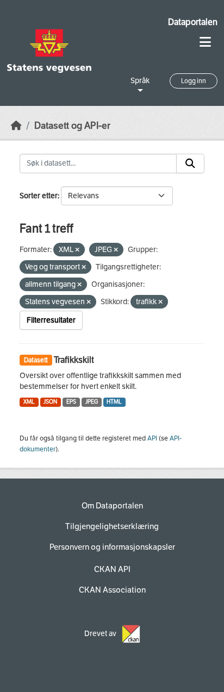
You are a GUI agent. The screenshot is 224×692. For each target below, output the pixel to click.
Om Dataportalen (112, 506)
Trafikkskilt (74, 360)
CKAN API (112, 569)
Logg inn (193, 81)
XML (29, 401)
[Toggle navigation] (205, 42)
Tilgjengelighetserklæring (112, 526)
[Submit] (190, 163)
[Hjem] (16, 125)
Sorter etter (39, 195)
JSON (50, 401)
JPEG (91, 401)
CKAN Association (112, 590)
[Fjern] (77, 250)
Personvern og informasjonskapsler (112, 547)
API (152, 438)
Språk (140, 80)
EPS (71, 401)
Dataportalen (192, 22)
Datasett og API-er (72, 125)
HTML (114, 401)
